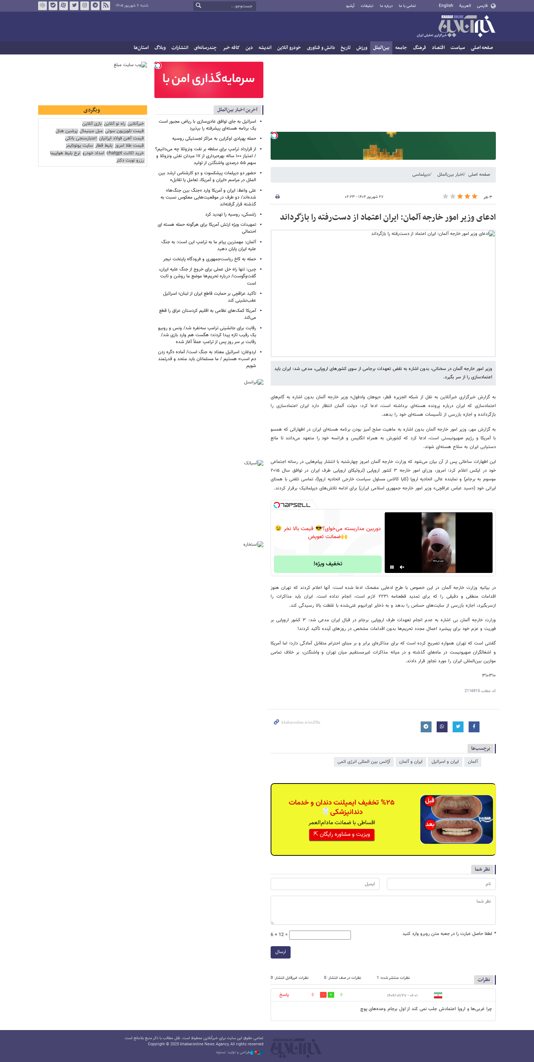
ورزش (361, 48)
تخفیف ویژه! (327, 564)
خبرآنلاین (456, 26)
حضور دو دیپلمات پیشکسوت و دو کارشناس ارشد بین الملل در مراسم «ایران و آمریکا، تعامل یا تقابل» (207, 177)
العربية (465, 6)
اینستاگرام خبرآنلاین (84, 5)
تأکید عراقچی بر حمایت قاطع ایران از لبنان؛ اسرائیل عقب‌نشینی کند (209, 297)
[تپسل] (274, 135)
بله (53, 5)
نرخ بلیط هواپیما (65, 153)
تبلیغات (367, 6)
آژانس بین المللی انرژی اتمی (363, 761)
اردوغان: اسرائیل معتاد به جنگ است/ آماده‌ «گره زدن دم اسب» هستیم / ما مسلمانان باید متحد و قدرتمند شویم (207, 359)
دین (249, 48)
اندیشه (265, 48)
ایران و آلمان (410, 761)
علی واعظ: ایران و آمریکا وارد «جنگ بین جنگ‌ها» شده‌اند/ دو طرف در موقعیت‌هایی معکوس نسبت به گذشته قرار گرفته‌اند (208, 197)
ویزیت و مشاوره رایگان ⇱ (341, 834)
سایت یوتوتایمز (79, 145)
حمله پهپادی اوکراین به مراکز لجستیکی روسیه (214, 138)
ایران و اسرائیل (445, 761)
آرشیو (350, 6)
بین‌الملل (381, 48)
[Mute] (402, 567)
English (446, 6)
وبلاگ (160, 48)
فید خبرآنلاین (105, 5)
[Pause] (392, 567)
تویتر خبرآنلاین (74, 5)
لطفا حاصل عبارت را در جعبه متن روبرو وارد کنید (449, 934)
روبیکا (42, 5)
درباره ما (386, 6)
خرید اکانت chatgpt (125, 153)
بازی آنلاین (92, 124)
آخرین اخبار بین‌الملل (237, 110)
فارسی (482, 6)
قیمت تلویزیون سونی (124, 131)
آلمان (473, 761)
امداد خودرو (93, 153)
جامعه (401, 48)
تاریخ (346, 48)
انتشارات (179, 48)
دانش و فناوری (321, 48)
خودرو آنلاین (289, 48)
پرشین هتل (66, 131)
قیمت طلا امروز (129, 145)
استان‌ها (141, 48)
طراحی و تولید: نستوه (233, 1052)
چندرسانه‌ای (205, 48)
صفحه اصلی (482, 48)
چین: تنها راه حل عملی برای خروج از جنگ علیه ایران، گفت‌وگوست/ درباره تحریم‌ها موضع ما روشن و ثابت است (207, 276)
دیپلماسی (421, 174)
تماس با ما (407, 6)
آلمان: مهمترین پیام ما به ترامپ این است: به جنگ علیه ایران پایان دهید (208, 246)
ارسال (280, 952)
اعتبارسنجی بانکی (81, 138)
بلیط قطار (104, 145)
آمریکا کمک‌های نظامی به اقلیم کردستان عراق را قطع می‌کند (207, 314)
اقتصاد (438, 48)
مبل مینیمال (91, 131)
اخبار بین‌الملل (450, 174)
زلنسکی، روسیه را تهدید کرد (230, 214)
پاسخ (284, 994)
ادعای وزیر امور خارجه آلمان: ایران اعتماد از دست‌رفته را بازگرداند (388, 217)
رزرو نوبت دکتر (130, 160)
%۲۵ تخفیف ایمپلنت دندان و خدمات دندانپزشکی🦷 (342, 807)
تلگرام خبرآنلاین (95, 5)
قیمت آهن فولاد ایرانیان (121, 138)
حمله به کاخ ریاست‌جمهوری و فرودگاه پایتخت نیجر (209, 259)
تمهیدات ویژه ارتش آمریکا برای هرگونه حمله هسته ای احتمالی (207, 228)
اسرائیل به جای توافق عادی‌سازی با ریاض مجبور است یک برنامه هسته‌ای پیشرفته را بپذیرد (207, 125)
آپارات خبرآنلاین (63, 5)
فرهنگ (419, 48)
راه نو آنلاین (114, 124)
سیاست (457, 48)
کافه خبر (231, 48)
